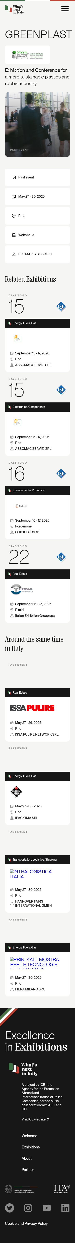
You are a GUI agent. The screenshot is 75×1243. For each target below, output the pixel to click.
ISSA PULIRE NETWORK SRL (37, 734)
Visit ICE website (34, 1119)
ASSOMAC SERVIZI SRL (33, 365)
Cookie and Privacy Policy (26, 1224)
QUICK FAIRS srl (27, 532)
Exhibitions (31, 1147)
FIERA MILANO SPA (30, 989)
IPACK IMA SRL (26, 818)
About (27, 1159)
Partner (28, 1170)
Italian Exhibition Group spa (35, 615)
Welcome (29, 1136)
